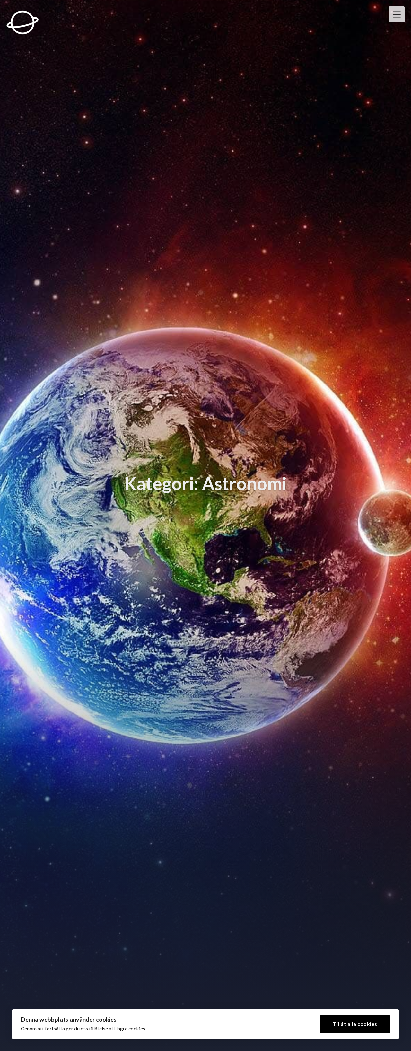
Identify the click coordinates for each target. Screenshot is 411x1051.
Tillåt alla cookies (355, 1024)
